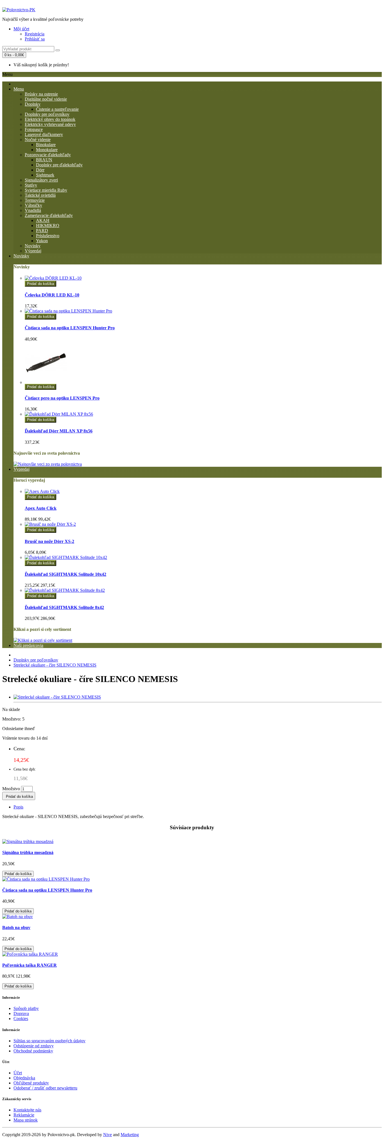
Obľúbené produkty (31, 1082)
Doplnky (32, 104)
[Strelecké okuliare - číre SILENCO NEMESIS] (57, 697)
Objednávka (24, 1077)
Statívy (31, 185)
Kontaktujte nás (27, 1109)
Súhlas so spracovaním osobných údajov (49, 1040)
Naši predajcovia (28, 645)
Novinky (32, 245)
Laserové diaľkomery (44, 134)
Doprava (21, 1013)
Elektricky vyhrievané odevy (50, 124)
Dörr (40, 169)
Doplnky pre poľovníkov (47, 114)
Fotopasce (34, 129)
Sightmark (45, 175)
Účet (17, 1072)
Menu (18, 89)
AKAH (42, 220)
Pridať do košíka (40, 284)
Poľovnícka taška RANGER (29, 965)
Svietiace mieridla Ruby (46, 190)
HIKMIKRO (47, 225)
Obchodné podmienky (33, 1050)
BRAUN (44, 159)
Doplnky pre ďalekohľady (59, 164)
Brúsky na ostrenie (41, 94)
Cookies (20, 1018)
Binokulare (46, 144)
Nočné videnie (38, 139)
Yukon (42, 240)
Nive (107, 1134)
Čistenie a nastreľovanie (57, 109)
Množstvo (11, 788)
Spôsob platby (26, 1008)
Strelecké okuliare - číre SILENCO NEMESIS (54, 665)
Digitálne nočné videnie (46, 99)
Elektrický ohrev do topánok (50, 119)
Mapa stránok (25, 1120)
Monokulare (47, 149)
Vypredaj (21, 469)
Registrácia (34, 33)
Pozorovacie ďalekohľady (48, 154)
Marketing (130, 1134)
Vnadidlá (33, 210)
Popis (18, 807)
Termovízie (35, 200)
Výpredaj (33, 250)
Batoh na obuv (16, 927)
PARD (42, 230)
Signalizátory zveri (41, 180)
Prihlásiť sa (35, 39)
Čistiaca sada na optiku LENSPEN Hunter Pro (47, 890)
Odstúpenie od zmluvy (33, 1045)
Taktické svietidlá (40, 195)
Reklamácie (23, 1115)
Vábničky (33, 205)
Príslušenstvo (47, 235)
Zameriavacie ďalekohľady (49, 215)
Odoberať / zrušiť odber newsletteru (45, 1088)
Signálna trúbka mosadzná (27, 852)
